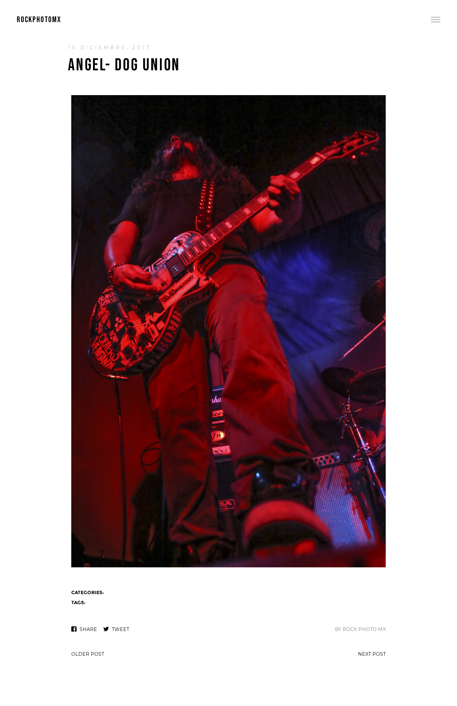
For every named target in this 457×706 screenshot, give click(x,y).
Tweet (120, 629)
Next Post (372, 654)
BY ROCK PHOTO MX (360, 629)
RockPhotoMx (39, 19)
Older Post (87, 654)
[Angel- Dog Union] (228, 566)
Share (88, 629)
